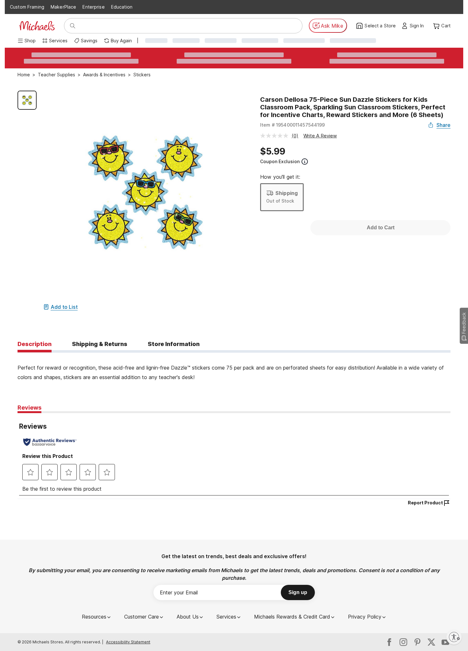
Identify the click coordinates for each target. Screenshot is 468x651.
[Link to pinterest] (417, 642)
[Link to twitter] (431, 642)
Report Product (425, 502)
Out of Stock (280, 201)
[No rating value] (276, 135)
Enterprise (93, 7)
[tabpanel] (234, 367)
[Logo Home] (37, 25)
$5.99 (272, 151)
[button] (418, 25)
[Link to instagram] (403, 642)
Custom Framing (27, 7)
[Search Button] (72, 26)
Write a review (320, 136)
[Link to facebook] (389, 642)
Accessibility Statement (128, 642)
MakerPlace (63, 7)
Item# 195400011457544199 (292, 125)
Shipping (286, 193)
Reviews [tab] (29, 407)
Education (121, 7)
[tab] (35, 344)
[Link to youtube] (445, 642)
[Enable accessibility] (454, 637)
